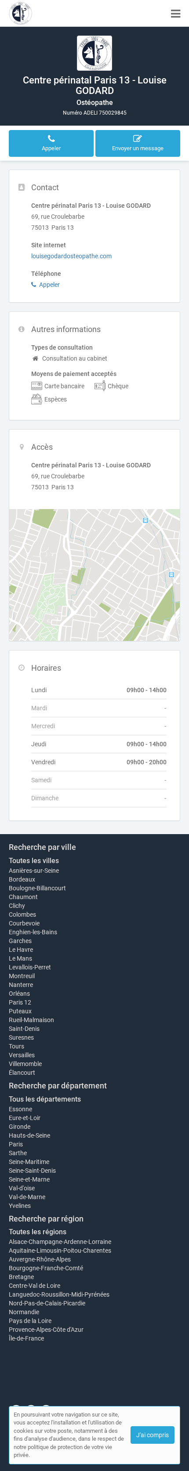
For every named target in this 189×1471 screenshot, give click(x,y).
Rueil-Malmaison (31, 1019)
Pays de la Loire (30, 1320)
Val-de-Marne (27, 1196)
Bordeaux (22, 879)
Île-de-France (26, 1338)
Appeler (49, 284)
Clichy (17, 905)
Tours (16, 1046)
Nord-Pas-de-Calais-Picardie (47, 1303)
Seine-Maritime (29, 1161)
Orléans (19, 993)
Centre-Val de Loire (34, 1285)
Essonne (20, 1109)
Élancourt (22, 1072)
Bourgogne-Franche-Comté (46, 1268)
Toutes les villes (34, 861)
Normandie (24, 1312)
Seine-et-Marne (29, 1179)
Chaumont (23, 896)
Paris (16, 1144)
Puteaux (20, 1011)
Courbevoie (24, 923)
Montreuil (22, 975)
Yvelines (20, 1205)
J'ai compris (152, 1434)
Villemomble (25, 1063)
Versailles (22, 1055)
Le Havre (21, 949)
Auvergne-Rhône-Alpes (40, 1259)
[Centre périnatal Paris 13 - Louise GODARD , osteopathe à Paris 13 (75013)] (94, 53)
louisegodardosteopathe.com (71, 256)
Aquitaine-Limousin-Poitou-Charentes (60, 1250)
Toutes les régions (37, 1232)
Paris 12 (20, 1002)
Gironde (19, 1126)
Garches (20, 940)
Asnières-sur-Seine (34, 870)
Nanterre (21, 984)
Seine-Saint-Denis (32, 1170)
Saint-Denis (24, 1028)
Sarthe (18, 1153)
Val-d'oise (22, 1188)
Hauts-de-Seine (29, 1135)
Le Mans (20, 958)
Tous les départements (45, 1099)
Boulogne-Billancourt (37, 888)
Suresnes (21, 1037)
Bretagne (21, 1276)
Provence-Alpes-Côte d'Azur (46, 1329)
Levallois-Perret (30, 967)
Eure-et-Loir (24, 1117)
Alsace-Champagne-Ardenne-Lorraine (60, 1241)
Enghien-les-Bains (33, 932)
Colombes (22, 914)
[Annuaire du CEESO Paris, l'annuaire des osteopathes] (20, 13)
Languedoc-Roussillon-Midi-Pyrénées (59, 1294)
